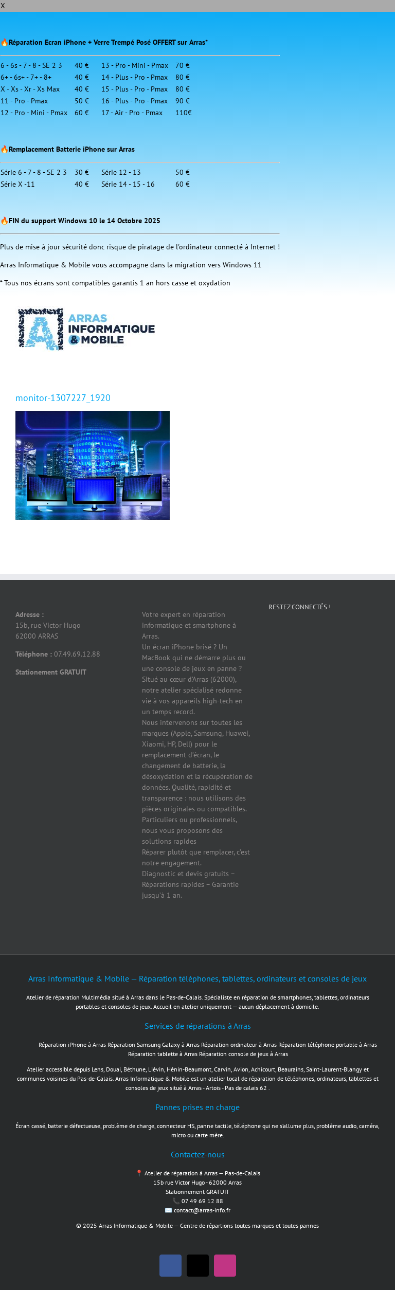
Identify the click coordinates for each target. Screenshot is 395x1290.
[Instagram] (348, 642)
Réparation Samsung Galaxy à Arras (153, 1044)
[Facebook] (281, 642)
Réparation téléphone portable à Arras (327, 1044)
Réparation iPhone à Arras (72, 1044)
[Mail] (281, 682)
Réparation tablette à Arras (163, 1054)
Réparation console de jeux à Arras (243, 1054)
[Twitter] (315, 642)
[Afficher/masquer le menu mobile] (375, 311)
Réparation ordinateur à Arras (239, 1044)
